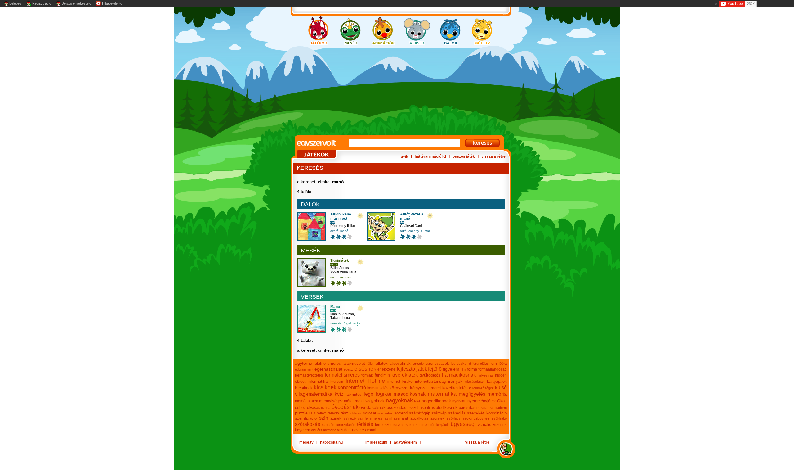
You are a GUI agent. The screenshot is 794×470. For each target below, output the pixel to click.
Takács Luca (340, 317)
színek (335, 418)
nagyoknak (399, 400)
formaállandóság (492, 369)
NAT (417, 401)
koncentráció (352, 387)
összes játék (464, 156)
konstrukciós (377, 388)
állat (370, 363)
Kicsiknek (304, 388)
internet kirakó (400, 381)
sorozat (369, 413)
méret (349, 401)
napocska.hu (331, 442)
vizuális (484, 424)
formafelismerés (342, 374)
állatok (382, 363)
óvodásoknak (372, 407)
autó (403, 231)
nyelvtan (459, 401)
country (413, 231)
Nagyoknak (374, 401)
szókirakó (499, 418)
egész (348, 369)
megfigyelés (472, 394)
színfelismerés (370, 418)
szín (323, 418)
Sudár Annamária (343, 271)
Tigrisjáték (339, 260)
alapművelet (354, 363)
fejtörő (435, 369)
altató (334, 231)
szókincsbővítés (476, 418)
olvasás (313, 407)
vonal (371, 430)
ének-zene (386, 369)
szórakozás (307, 424)
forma (472, 369)
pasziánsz (484, 407)
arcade (418, 363)
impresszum (376, 442)
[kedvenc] (360, 216)
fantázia (336, 323)
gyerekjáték (405, 374)
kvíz (339, 394)
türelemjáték (439, 425)
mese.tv (306, 442)
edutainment (304, 369)
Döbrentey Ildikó (342, 226)
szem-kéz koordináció (487, 413)
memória (497, 394)
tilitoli (424, 424)
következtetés (455, 388)
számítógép (419, 413)
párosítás (467, 407)
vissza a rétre (493, 156)
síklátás (355, 413)
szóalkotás (419, 418)
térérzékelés (345, 425)
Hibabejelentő (112, 3)
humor (425, 231)
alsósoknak (400, 363)
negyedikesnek (436, 400)
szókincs (454, 418)
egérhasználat (328, 369)
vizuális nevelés (351, 429)
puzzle (301, 412)
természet (383, 425)
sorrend (401, 413)
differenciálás (479, 363)
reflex (321, 413)
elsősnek (365, 369)
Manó (335, 307)
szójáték (437, 418)
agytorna (303, 363)
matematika (442, 394)
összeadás (396, 407)
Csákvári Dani (411, 226)
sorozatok (385, 413)
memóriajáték (306, 401)
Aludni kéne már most (340, 216)
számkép (439, 413)
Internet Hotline (365, 381)
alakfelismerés (328, 363)
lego (368, 394)
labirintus (354, 394)
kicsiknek (325, 387)
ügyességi (463, 424)
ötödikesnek (446, 407)
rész (344, 413)
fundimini (383, 375)
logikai (383, 394)
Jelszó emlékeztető (76, 3)
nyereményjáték (481, 401)
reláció (333, 413)
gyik (404, 156)
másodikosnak (410, 394)
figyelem (451, 369)
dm (494, 363)
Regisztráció (41, 3)
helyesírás (485, 375)
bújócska (458, 363)
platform (501, 407)
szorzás (328, 425)
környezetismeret (425, 388)
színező (350, 418)
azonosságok (437, 363)
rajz (312, 413)
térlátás (365, 424)
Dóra (503, 363)
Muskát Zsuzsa (342, 314)
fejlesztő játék (412, 369)
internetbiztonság (430, 381)
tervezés (400, 425)
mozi (359, 401)
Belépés (15, 3)
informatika (318, 381)
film (463, 369)
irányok (455, 381)
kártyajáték (497, 381)
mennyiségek (331, 401)
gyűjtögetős (430, 375)
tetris (413, 425)
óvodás (345, 277)
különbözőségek (481, 388)
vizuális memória (323, 430)
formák (367, 375)
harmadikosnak (459, 374)
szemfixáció (306, 418)
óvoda (325, 407)
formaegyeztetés (309, 375)
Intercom (336, 381)
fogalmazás (352, 323)
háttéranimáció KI (430, 156)
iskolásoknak (474, 381)
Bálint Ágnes (339, 267)
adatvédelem (405, 442)
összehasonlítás (421, 407)
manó (344, 231)
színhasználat (396, 418)
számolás (457, 413)
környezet (399, 387)
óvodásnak (345, 407)
